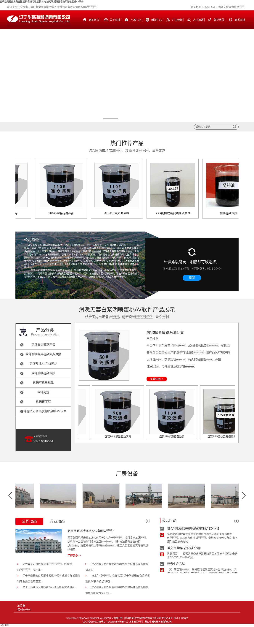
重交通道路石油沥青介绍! (184, 542)
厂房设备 (177, 19)
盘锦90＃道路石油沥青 (106, 436)
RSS (206, 6)
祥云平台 (123, 621)
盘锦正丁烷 (43, 401)
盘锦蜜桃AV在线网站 (43, 363)
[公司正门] (89, 495)
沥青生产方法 (176, 558)
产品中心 (136, 19)
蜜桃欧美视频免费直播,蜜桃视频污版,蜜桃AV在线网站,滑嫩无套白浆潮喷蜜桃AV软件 (41, 1)
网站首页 (94, 19)
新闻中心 (156, 19)
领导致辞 (219, 19)
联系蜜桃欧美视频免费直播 (240, 23)
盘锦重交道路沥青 (43, 344)
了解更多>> (74, 555)
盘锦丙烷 (43, 392)
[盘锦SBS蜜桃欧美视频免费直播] (214, 411)
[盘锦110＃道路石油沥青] (160, 411)
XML (213, 6)
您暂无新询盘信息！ (232, 6)
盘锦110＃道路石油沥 (160, 436)
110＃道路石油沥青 (49, 213)
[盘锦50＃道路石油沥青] (104, 355)
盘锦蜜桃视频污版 (43, 373)
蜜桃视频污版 (217, 213)
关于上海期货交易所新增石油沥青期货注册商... (49, 587)
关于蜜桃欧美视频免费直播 (115, 23)
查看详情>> (156, 378)
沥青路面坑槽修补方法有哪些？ (91, 531)
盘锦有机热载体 (43, 382)
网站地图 (196, 6)
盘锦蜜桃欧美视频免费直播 (43, 354)
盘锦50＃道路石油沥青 (165, 333)
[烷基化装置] (132, 495)
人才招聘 (198, 19)
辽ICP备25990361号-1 (94, 621)
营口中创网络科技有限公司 (158, 621)
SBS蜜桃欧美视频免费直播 (161, 213)
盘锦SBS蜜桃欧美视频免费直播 (214, 436)
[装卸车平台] (46, 495)
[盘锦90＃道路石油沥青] (106, 411)
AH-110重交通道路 (105, 213)
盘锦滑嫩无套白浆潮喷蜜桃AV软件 (43, 411)
